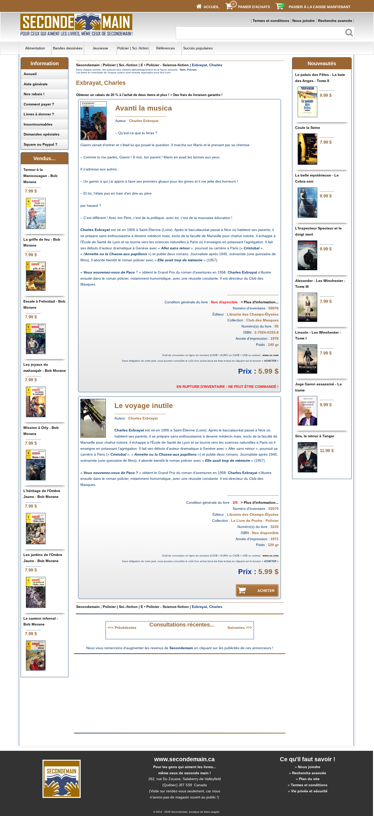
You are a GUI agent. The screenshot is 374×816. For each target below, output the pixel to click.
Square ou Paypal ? (40, 144)
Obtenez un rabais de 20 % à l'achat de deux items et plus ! (122, 95)
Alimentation (35, 48)
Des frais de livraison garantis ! (197, 95)
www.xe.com (271, 355)
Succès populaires (198, 48)
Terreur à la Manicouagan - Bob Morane (40, 176)
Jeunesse (100, 48)
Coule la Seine (307, 128)
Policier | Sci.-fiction (133, 48)
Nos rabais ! (34, 94)
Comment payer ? (39, 104)
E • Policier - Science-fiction (165, 65)
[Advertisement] (137, 693)
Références (165, 48)
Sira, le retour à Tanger (314, 436)
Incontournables (38, 124)
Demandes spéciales (42, 134)
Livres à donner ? (39, 114)
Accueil (30, 74)
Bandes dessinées (67, 48)
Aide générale (36, 84)
